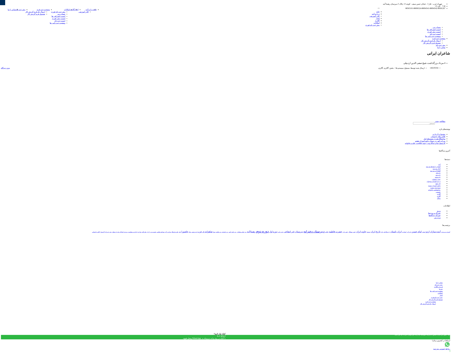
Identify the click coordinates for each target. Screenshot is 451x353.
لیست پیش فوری (58, 19)
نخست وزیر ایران (151, 232)
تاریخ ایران (375, 231)
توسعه (368, 232)
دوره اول (273, 231)
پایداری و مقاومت (132, 232)
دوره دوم (262, 231)
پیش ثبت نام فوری (58, 12)
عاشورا (184, 231)
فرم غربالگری (438, 287)
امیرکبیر (409, 232)
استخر (423, 232)
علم (180, 232)
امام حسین (416, 231)
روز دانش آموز (232, 232)
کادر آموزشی (83, 12)
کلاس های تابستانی (438, 137)
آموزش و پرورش (445, 232)
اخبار (378, 18)
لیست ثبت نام (59, 21)
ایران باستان (396, 231)
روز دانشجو (225, 232)
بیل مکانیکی (387, 232)
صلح (190, 232)
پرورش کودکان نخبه (122, 232)
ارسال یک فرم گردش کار (35, 12)
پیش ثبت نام (20, 10)
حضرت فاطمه (335, 231)
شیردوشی (194, 232)
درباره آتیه (89, 10)
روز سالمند (219, 232)
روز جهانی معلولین (242, 232)
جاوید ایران (361, 231)
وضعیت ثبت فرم (43, 10)
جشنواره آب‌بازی (438, 134)
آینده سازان (435, 231)
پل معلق (114, 232)
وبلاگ (439, 198)
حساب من (61, 14)
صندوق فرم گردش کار (36, 14)
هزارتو (139, 232)
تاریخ (382, 232)
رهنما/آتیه (251, 231)
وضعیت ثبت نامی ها (57, 23)
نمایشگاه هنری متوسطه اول (434, 139)
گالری (72, 10)
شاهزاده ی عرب (204, 231)
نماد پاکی (144, 232)
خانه (378, 12)
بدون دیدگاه (5, 68)
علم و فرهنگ (174, 232)
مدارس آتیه (168, 232)
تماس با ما (12, 10)
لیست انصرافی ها (58, 16)
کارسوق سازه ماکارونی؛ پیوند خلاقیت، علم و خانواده (425, 143)
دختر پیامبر (280, 232)
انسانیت (404, 232)
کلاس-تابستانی (96, 232)
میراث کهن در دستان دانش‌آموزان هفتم (430, 141)
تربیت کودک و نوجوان (434, 181)
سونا (214, 232)
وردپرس (437, 218)
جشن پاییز (345, 232)
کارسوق (102, 232)
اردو (428, 231)
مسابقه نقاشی (161, 232)
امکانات (67, 10)
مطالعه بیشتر (440, 121)
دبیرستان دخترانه (314, 231)
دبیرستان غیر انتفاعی (293, 231)
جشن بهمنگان (352, 232)
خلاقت (327, 232)
